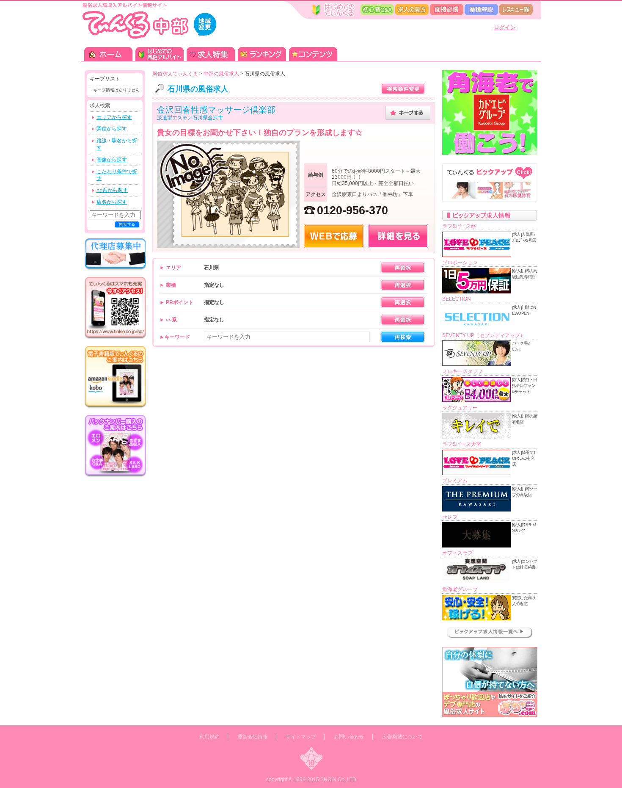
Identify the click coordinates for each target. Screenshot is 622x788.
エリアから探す (114, 117)
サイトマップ (301, 737)
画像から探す (111, 160)
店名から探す (111, 202)
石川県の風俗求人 (198, 89)
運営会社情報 (252, 737)
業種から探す (111, 129)
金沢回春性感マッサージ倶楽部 (216, 109)
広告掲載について (402, 737)
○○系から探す (112, 190)
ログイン (505, 27)
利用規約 (209, 737)
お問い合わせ (349, 737)
